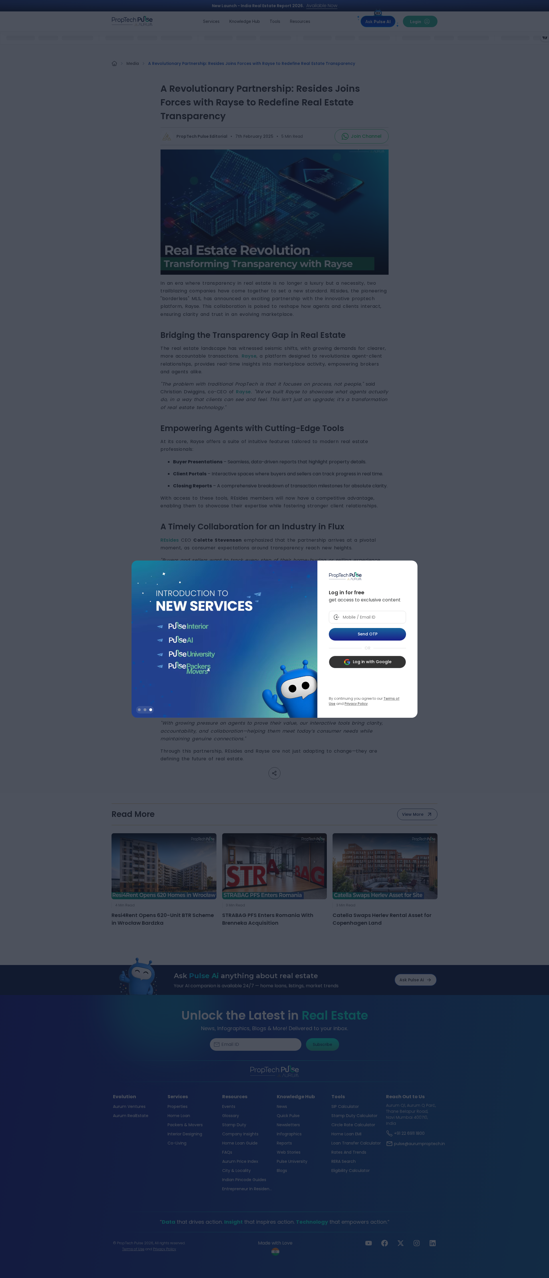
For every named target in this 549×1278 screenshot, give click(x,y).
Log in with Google (372, 662)
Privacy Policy (356, 703)
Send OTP (367, 634)
